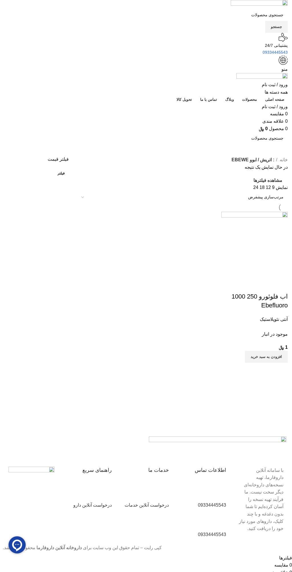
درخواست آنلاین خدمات (147, 505)
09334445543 (212, 505)
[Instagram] (136, 443)
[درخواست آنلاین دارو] (105, 492)
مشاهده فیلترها (268, 180)
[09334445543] (219, 492)
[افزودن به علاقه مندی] (250, 285)
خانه (283, 159)
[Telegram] (120, 443)
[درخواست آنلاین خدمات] (162, 492)
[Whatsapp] (105, 443)
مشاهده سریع (265, 285)
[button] (266, 357)
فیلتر (61, 173)
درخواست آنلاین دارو (92, 505)
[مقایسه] (280, 285)
